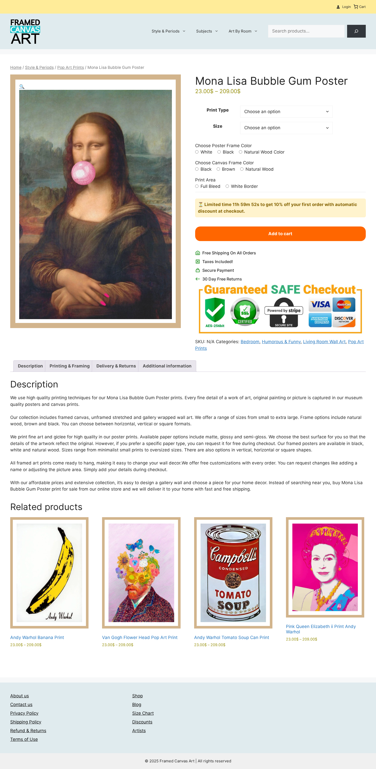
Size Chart (143, 713)
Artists (139, 730)
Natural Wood (259, 169)
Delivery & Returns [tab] (116, 366)
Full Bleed (209, 186)
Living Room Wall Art (324, 341)
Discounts (142, 721)
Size (217, 126)
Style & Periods (166, 31)
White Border (244, 186)
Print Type (218, 110)
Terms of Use (24, 739)
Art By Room (240, 31)
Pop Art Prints (70, 67)
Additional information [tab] (167, 366)
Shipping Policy (25, 721)
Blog (136, 704)
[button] (22, 86)
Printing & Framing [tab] (70, 366)
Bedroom (250, 341)
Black (228, 152)
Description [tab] (30, 366)
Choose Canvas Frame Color (224, 162)
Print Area (205, 179)
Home (15, 67)
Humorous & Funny (281, 341)
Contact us (21, 704)
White (205, 152)
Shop (137, 695)
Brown (228, 169)
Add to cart (280, 233)
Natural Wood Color (263, 152)
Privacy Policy (24, 713)
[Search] (356, 31)
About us (19, 695)
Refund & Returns (28, 730)
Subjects (204, 31)
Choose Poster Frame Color (223, 145)
